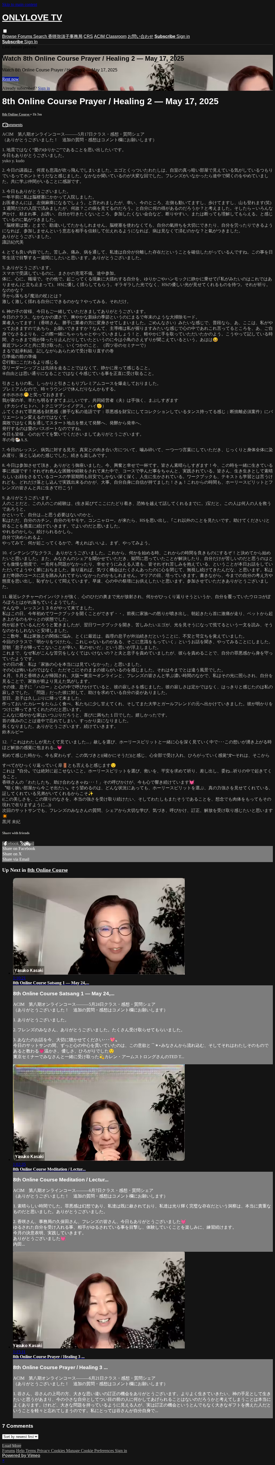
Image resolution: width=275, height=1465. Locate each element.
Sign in (183, 36)
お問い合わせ (140, 36)
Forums (25, 36)
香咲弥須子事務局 (65, 36)
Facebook (11, 843)
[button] (5, 31)
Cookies (58, 1450)
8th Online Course (16, 114)
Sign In (31, 41)
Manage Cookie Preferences (90, 1450)
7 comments (12, 124)
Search (40, 36)
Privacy (44, 1450)
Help (21, 1450)
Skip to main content (19, 4)
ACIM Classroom (110, 36)
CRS (88, 36)
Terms (31, 1450)
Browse (10, 36)
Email (29, 843)
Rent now (10, 79)
